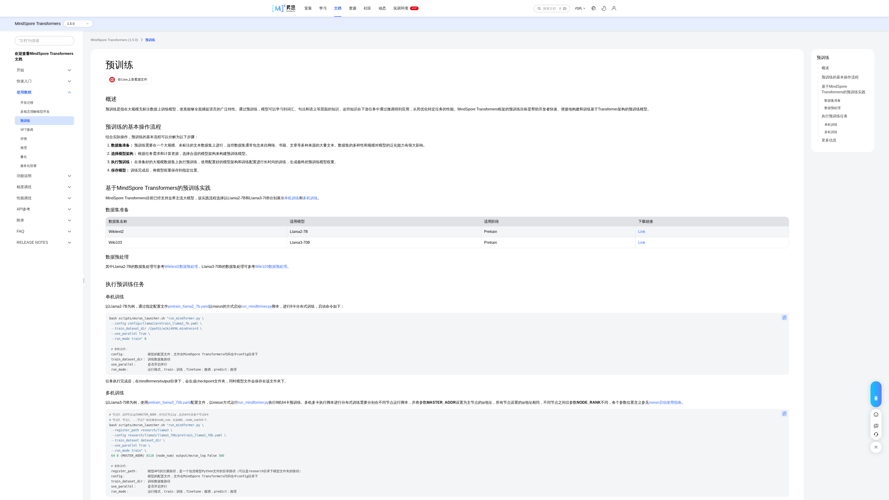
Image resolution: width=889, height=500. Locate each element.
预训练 (25, 120)
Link (641, 232)
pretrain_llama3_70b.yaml (169, 402)
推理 (23, 148)
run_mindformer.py (256, 306)
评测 (23, 139)
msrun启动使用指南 (665, 402)
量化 (23, 157)
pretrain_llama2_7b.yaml (188, 306)
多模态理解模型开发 (35, 111)
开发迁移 (26, 102)
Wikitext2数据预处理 (181, 267)
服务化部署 (28, 166)
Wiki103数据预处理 (271, 267)
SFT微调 (26, 129)
